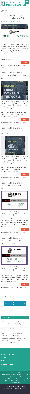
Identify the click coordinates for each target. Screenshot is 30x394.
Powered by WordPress (15, 388)
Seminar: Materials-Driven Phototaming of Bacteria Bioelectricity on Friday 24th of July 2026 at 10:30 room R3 (15, 340)
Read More (25, 62)
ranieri (18, 21)
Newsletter (12, 376)
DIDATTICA (17, 372)
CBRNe (23, 65)
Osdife (2, 67)
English (4, 297)
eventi (11, 287)
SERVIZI (26, 378)
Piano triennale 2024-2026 (10, 378)
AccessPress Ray (15, 390)
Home (11, 372)
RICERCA (20, 378)
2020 (8, 65)
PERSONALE (19, 376)
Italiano (10, 297)
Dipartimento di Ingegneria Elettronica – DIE (13, 374)
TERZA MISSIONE (16, 382)
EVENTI (27, 374)
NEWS (11, 65)
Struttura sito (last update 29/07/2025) (15, 380)
